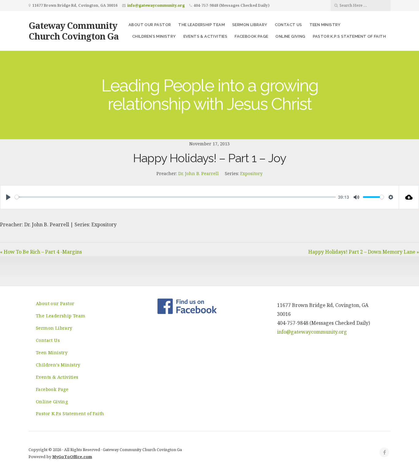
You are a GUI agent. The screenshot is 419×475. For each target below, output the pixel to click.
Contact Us (288, 24)
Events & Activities (205, 36)
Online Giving (290, 36)
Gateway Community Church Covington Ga (74, 30)
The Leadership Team (201, 24)
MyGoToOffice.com (72, 456)
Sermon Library (249, 24)
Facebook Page (251, 36)
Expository (251, 173)
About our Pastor (150, 24)
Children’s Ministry (154, 36)
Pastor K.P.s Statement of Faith (349, 36)
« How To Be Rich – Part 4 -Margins (41, 251)
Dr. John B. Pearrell (198, 173)
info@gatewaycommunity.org (156, 5)
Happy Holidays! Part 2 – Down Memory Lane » (363, 251)
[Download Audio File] (409, 197)
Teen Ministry (325, 24)
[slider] (175, 197)
